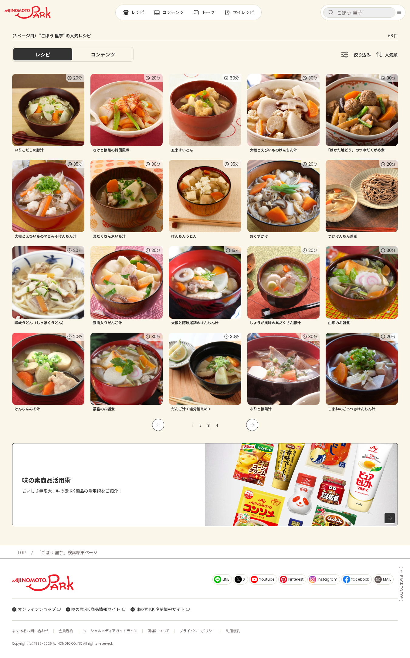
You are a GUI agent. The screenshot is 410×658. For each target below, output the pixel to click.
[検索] (330, 12)
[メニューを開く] (399, 12)
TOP (21, 552)
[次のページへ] (252, 425)
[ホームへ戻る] (28, 12)
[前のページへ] (158, 425)
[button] (359, 12)
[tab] (102, 54)
